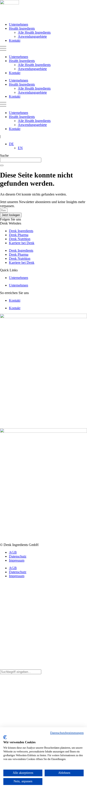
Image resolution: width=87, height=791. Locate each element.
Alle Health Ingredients (34, 32)
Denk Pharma (18, 235)
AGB (13, 552)
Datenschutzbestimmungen (67, 733)
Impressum (16, 560)
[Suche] (2, 165)
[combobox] (20, 160)
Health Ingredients (22, 28)
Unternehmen (18, 24)
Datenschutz (17, 556)
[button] (43, 48)
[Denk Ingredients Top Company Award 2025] (43, 431)
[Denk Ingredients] (9, 3)
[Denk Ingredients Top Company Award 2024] (43, 317)
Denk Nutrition (19, 239)
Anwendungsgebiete (32, 36)
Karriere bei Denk (21, 243)
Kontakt (14, 40)
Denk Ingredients (21, 231)
